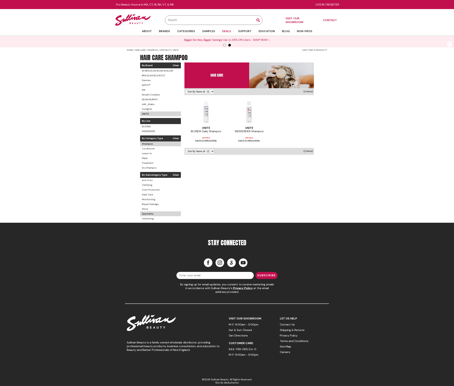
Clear (176, 65)
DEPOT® (146, 85)
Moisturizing (148, 199)
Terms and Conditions (294, 341)
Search (258, 20)
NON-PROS (304, 31)
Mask (145, 158)
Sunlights (147, 109)
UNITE (145, 113)
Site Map (285, 346)
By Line (146, 121)
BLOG (286, 31)
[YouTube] (243, 262)
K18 (143, 89)
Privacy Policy (243, 288)
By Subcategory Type (154, 175)
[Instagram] (219, 262)
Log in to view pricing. (206, 140)
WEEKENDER (148, 131)
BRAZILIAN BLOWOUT (153, 75)
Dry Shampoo (149, 167)
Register (333, 4)
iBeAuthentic (231, 382)
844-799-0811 (238, 349)
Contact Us (287, 324)
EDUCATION (267, 31)
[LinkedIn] (231, 262)
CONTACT (330, 20)
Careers (285, 352)
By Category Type (152, 138)
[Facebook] (208, 262)
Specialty (147, 213)
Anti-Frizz (147, 180)
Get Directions (238, 335)
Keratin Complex (151, 94)
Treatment (147, 163)
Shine (145, 208)
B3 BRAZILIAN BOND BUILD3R (157, 70)
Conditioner (148, 148)
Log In (320, 4)
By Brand (147, 65)
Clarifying (147, 185)
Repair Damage (150, 204)
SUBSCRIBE (266, 275)
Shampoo (147, 143)
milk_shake (148, 104)
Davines (146, 80)
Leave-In (147, 153)
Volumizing (148, 218)
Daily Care (147, 194)
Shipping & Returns (292, 330)
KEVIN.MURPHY (150, 99)
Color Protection (151, 189)
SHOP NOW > (261, 40)
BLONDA (146, 126)
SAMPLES (208, 31)
